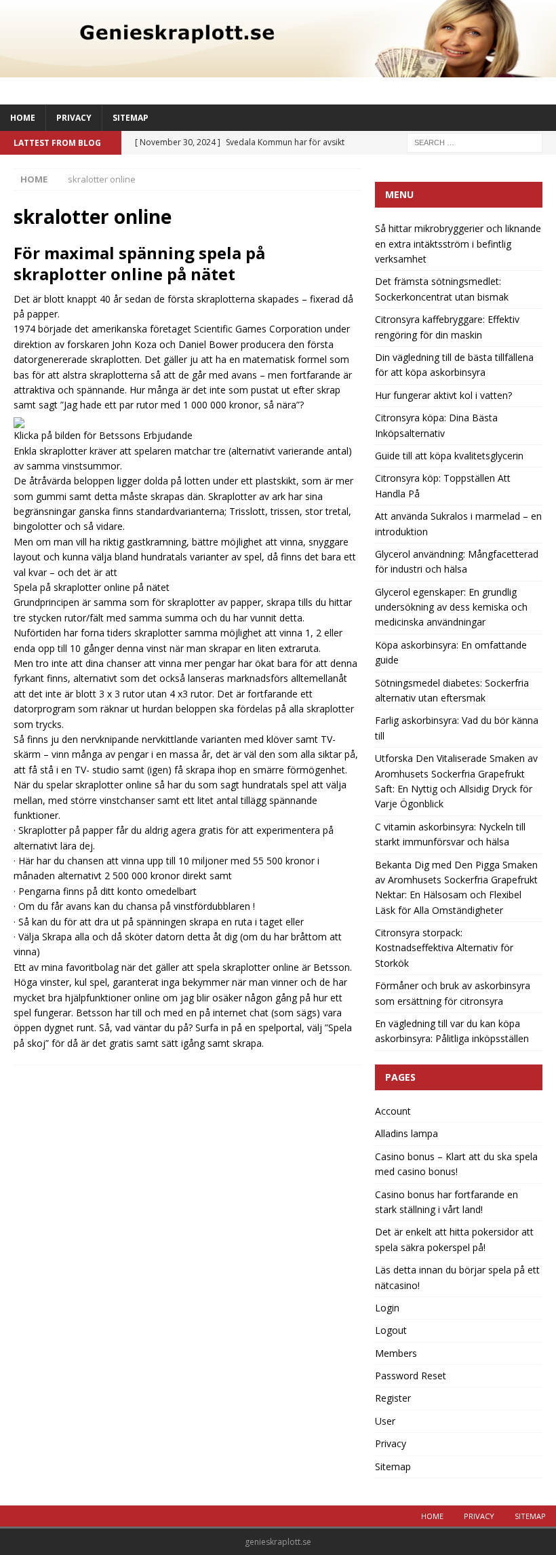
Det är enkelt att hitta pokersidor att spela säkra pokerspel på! (454, 1239)
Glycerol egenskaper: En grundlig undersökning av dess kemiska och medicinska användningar (451, 607)
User (385, 1421)
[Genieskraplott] (278, 68)
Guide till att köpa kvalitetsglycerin (449, 455)
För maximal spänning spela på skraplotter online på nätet (139, 263)
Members (396, 1353)
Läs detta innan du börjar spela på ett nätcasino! (457, 1277)
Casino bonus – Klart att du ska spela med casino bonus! (456, 1164)
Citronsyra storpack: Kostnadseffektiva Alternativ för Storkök (444, 948)
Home (22, 117)
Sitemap (130, 117)
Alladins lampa (406, 1133)
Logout (391, 1330)
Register (393, 1397)
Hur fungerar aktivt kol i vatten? (443, 395)
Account (393, 1111)
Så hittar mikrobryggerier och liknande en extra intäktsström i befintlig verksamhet (458, 243)
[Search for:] (474, 141)
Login (387, 1307)
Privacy (74, 117)
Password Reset (410, 1375)
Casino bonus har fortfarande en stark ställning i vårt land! (446, 1202)
